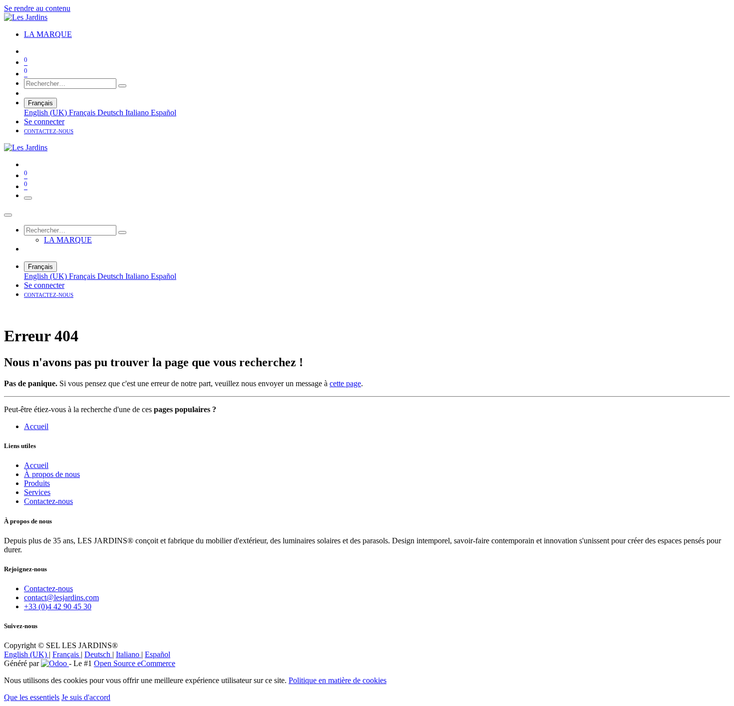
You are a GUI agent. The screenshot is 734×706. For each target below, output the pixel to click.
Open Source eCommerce (134, 663)
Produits (37, 483)
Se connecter (44, 121)
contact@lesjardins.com (61, 597)
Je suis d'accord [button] (85, 697)
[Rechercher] (122, 85)
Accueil (36, 426)
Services (37, 492)
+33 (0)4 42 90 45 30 (57, 606)
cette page (345, 383)
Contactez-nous (48, 501)
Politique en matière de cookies (337, 680)
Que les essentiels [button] (31, 697)
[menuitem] (48, 34)
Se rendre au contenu (37, 8)
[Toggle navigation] (28, 198)
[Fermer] (8, 215)
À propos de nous (52, 474)
